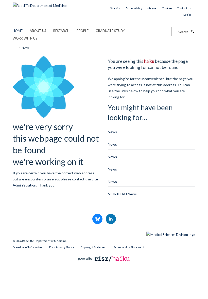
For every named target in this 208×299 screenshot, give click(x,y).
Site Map (115, 8)
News (112, 132)
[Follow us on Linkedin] (111, 219)
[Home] (17, 47)
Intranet (152, 8)
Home (18, 31)
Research (61, 31)
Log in (187, 14)
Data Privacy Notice (62, 247)
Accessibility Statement (128, 247)
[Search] (192, 31)
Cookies (167, 8)
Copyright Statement (94, 247)
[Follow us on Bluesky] (97, 219)
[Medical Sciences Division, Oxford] (104, 233)
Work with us (25, 38)
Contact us (184, 8)
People (83, 31)
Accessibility (134, 8)
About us (38, 31)
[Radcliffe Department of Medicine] (39, 4)
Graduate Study (110, 31)
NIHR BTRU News (122, 194)
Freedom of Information (28, 247)
